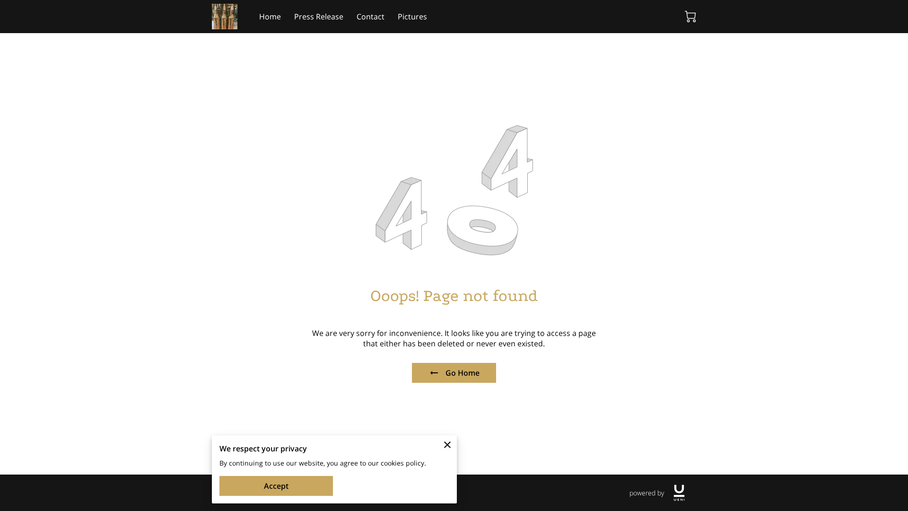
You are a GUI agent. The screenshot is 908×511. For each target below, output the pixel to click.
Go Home (462, 373)
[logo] (679, 493)
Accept (276, 486)
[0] (690, 16)
